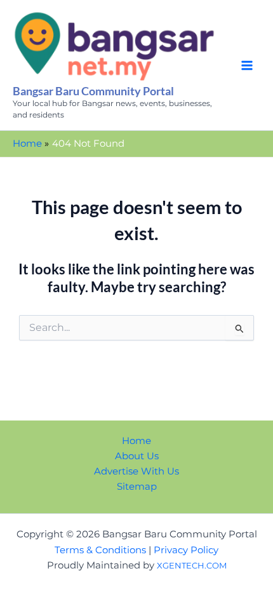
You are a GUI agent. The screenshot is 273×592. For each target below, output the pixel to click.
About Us (137, 456)
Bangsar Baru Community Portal (93, 91)
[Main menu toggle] (247, 65)
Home (136, 441)
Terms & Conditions (100, 550)
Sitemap (137, 486)
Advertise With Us (136, 471)
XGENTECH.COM (192, 565)
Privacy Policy (186, 550)
